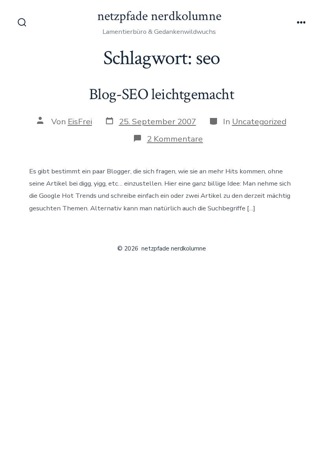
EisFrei (80, 121)
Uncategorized (259, 121)
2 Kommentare (175, 138)
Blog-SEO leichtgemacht (161, 94)
